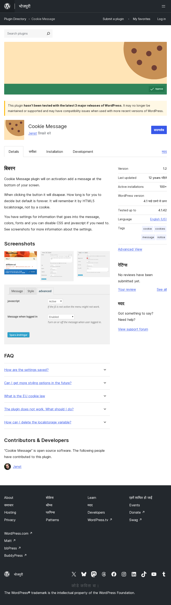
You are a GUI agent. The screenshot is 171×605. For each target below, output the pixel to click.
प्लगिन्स (50, 512)
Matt (10, 541)
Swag (135, 520)
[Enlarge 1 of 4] (31, 257)
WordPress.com (18, 533)
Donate (137, 512)
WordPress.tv (100, 520)
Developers (96, 512)
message (148, 237)
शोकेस (50, 497)
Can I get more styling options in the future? (38, 383)
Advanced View (130, 249)
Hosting (10, 512)
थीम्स (49, 505)
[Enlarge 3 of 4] (104, 257)
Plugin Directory (15, 19)
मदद (164, 151)
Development (83, 151)
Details (14, 151)
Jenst (32, 133)
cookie (147, 228)
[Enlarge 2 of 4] (68, 257)
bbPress (12, 548)
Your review (127, 289)
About (8, 497)
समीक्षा (32, 151)
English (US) (158, 219)
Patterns (52, 520)
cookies (160, 228)
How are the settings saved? (26, 370)
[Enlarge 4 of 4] (104, 290)
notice (161, 237)
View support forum (133, 329)
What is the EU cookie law (24, 396)
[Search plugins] (48, 33)
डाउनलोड (159, 130)
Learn (92, 497)
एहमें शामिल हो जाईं (140, 497)
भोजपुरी (18, 574)
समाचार (8, 505)
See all (162, 289)
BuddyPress (15, 555)
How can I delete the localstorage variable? (37, 422)
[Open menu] (164, 6)
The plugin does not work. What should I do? (39, 409)
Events (134, 505)
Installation (54, 151)
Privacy (10, 520)
